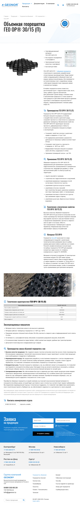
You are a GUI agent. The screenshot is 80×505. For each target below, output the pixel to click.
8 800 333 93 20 (72, 5)
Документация (39, 3)
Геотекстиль (36, 481)
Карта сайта (36, 501)
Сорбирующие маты (62, 489)
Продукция (26, 3)
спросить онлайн (25, 404)
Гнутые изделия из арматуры (65, 483)
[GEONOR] (10, 5)
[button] (70, 285)
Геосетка (35, 486)
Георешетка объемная (39, 475)
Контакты (25, 6)
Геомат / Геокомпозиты (40, 489)
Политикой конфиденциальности (63, 433)
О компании (50, 3)
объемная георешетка (64, 71)
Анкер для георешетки (63, 486)
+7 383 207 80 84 (59, 450)
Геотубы (58, 481)
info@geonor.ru (63, 5)
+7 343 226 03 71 (9, 450)
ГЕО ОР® (54, 238)
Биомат (58, 475)
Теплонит (35, 492)
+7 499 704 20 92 (34, 450)
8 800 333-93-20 (10, 404)
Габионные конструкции (63, 478)
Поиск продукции (58, 5)
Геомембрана (37, 483)
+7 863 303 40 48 (9, 462)
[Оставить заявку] (65, 24)
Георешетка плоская (39, 478)
